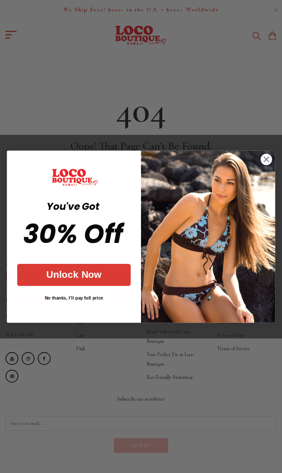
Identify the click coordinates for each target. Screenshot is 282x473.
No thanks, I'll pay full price (74, 297)
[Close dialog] (266, 159)
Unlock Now (74, 274)
